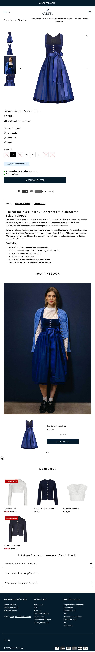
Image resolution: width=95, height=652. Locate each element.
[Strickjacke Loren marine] (47, 492)
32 (7, 155)
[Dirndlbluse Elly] (18, 492)
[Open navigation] (21, 12)
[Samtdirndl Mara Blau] (29, 434)
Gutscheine (68, 625)
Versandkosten (24, 121)
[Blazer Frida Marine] (18, 529)
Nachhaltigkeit (70, 611)
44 (46, 155)
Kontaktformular (70, 620)
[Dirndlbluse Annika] (77, 492)
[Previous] (20, 69)
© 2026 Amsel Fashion (13, 648)
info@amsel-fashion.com (20, 617)
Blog (65, 614)
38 (26, 155)
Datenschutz (39, 617)
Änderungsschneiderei (73, 617)
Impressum (38, 605)
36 (20, 155)
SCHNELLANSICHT (63, 441)
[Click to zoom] (87, 35)
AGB (35, 608)
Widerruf (37, 611)
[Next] (87, 69)
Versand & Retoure (41, 614)
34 (13, 155)
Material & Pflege (22, 204)
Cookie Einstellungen (42, 620)
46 (52, 155)
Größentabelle (39, 204)
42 (39, 155)
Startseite (8, 20)
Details (9, 204)
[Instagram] (8, 640)
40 (33, 155)
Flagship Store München (74, 605)
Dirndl (21, 20)
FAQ (65, 622)
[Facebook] (4, 640)
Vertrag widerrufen (41, 622)
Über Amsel (68, 608)
